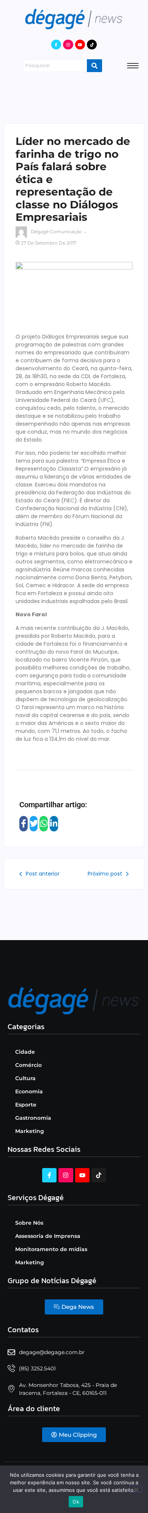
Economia (29, 1091)
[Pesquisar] (94, 65)
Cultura (25, 1078)
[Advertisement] (74, 97)
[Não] (135, 1488)
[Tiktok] (92, 44)
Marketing (29, 1131)
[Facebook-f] (56, 44)
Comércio (28, 1065)
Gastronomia (33, 1117)
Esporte (25, 1104)
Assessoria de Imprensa (47, 1236)
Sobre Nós (29, 1222)
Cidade (25, 1051)
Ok (75, 1502)
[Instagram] (68, 44)
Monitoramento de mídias (51, 1249)
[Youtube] (80, 44)
